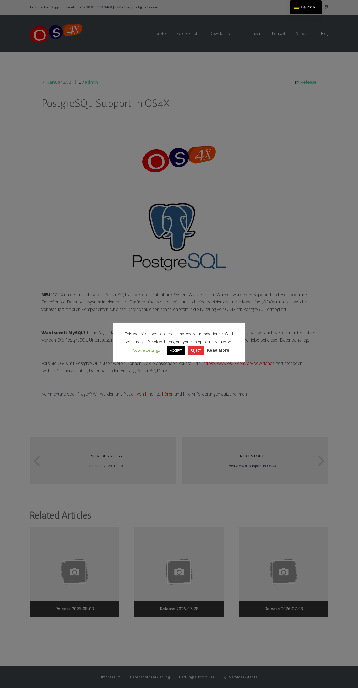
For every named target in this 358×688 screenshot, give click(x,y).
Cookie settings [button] (146, 350)
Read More (218, 350)
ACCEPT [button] (176, 350)
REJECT (196, 350)
